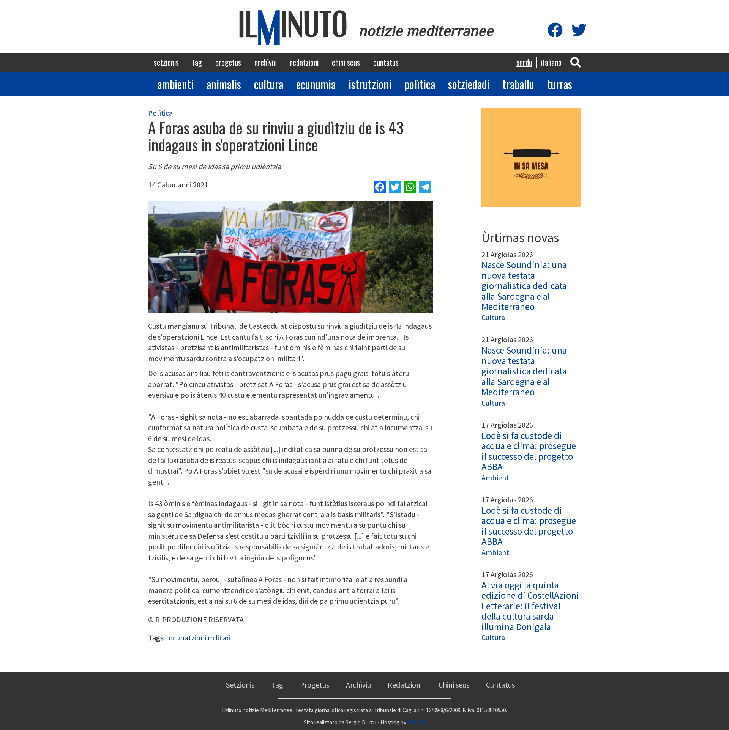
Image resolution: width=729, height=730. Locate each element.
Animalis (224, 84)
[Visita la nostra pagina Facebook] (555, 30)
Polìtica (419, 84)
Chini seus (346, 62)
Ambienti (175, 84)
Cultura (268, 84)
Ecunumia (316, 84)
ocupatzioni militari (199, 637)
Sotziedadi (468, 84)
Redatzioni (304, 62)
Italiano (551, 62)
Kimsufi (416, 722)
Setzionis (166, 62)
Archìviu (265, 62)
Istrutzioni (370, 84)
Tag (197, 62)
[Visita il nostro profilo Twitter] (579, 30)
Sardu (524, 62)
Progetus (228, 62)
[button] (575, 61)
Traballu (518, 84)
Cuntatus (386, 62)
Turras (559, 84)
